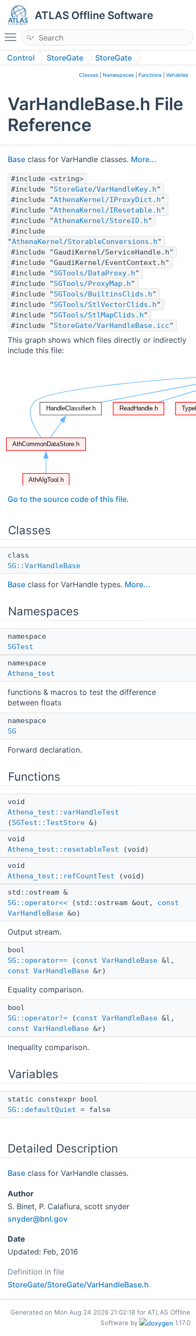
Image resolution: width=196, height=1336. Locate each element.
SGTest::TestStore (48, 822)
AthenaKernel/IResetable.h (107, 210)
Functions (150, 75)
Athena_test (31, 673)
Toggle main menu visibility (12, 36)
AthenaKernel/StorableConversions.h (84, 241)
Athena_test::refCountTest (61, 876)
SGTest (20, 647)
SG (12, 731)
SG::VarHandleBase (44, 565)
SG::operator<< (38, 902)
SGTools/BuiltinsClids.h (103, 294)
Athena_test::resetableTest (63, 849)
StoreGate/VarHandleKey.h (105, 189)
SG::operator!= (38, 1018)
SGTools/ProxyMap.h (92, 283)
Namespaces (118, 75)
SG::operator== (38, 960)
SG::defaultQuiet (42, 1109)
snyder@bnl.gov (38, 1219)
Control (21, 57)
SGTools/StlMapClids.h (99, 315)
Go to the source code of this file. (68, 499)
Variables (177, 75)
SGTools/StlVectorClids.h (105, 304)
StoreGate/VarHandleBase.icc (111, 325)
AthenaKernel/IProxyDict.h (107, 199)
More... (144, 159)
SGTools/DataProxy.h (94, 273)
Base (16, 159)
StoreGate (65, 57)
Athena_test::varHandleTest (63, 812)
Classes (88, 75)
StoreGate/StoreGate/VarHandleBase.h (78, 1284)
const (168, 902)
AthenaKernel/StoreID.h (101, 220)
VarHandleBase (35, 913)
